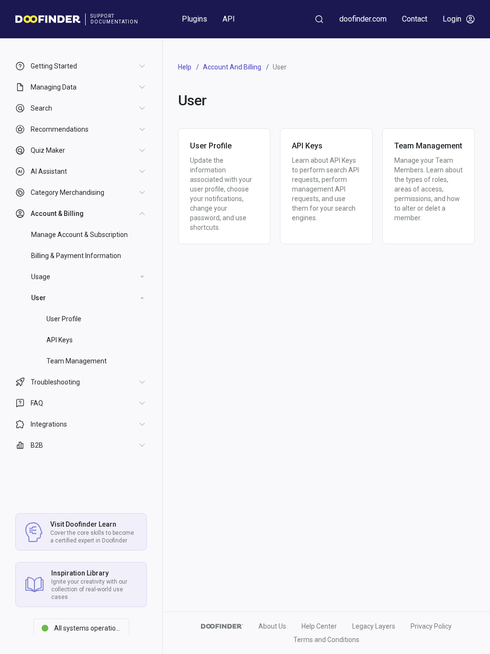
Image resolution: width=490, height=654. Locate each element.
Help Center (319, 626)
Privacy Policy (431, 626)
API (229, 18)
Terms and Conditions (326, 639)
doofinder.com (363, 18)
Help (184, 67)
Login (452, 18)
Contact (414, 18)
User (38, 298)
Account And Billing (232, 67)
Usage (40, 277)
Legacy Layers (373, 626)
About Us (272, 626)
